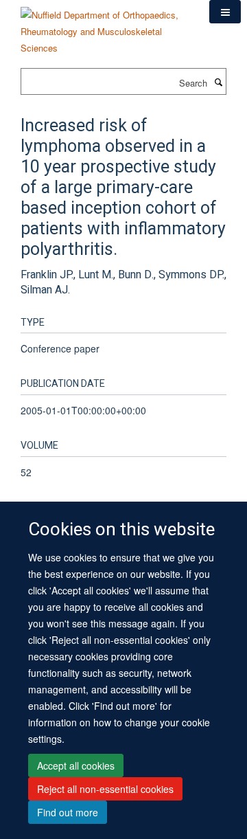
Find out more (67, 812)
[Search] (218, 81)
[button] (225, 11)
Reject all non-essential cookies (105, 789)
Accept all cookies (76, 765)
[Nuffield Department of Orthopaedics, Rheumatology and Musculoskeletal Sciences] (105, 26)
